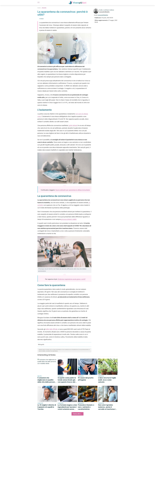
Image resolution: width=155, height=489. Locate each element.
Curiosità (60, 376)
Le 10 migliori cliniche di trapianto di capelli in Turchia (46, 407)
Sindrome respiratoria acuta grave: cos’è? (71, 279)
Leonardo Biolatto (104, 12)
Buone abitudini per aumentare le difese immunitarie (72, 190)
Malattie (44, 7)
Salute (39, 7)
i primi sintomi (73, 125)
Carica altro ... (77, 414)
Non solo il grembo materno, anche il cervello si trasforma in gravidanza (107, 407)
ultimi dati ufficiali (51, 329)
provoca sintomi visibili (68, 219)
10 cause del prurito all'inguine (85, 379)
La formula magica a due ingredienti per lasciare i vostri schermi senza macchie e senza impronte (67, 407)
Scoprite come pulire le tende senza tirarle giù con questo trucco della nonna (67, 380)
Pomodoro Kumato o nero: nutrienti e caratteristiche (86, 407)
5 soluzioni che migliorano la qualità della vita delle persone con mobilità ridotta (46, 380)
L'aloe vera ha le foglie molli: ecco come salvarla (107, 380)
